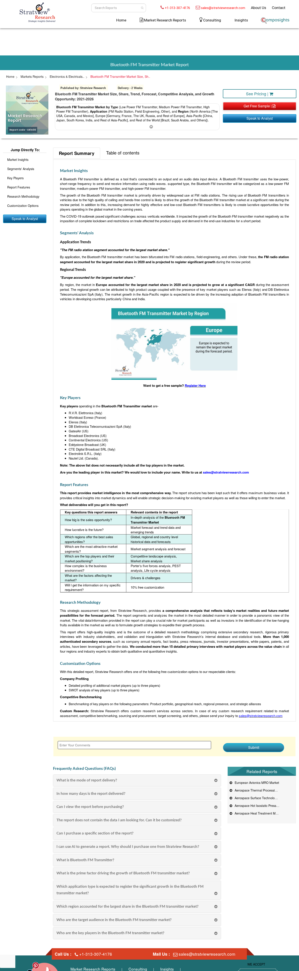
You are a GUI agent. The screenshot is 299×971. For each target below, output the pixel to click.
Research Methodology (23, 196)
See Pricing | (257, 93)
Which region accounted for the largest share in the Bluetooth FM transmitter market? (127, 906)
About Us (258, 7)
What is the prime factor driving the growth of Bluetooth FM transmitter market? (123, 873)
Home (121, 20)
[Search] (142, 8)
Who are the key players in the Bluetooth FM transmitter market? (110, 933)
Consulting (212, 20)
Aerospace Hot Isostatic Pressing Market (262, 805)
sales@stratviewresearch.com (223, 8)
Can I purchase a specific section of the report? (95, 833)
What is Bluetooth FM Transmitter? (85, 860)
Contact (278, 7)
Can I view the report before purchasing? (90, 807)
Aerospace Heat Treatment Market (258, 813)
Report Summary (76, 153)
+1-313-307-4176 (177, 8)
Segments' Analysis (20, 169)
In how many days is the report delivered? (90, 793)
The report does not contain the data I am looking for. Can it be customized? (119, 820)
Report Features (18, 187)
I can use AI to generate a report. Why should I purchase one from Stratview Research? (127, 847)
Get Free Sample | (258, 105)
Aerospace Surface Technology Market (260, 798)
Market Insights (17, 160)
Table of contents (122, 152)
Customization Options (23, 206)
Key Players (15, 178)
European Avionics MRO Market (256, 782)
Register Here (195, 385)
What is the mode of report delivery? (86, 780)
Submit (253, 747)
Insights (241, 20)
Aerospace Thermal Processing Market (261, 790)
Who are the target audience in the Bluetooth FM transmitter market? (114, 920)
